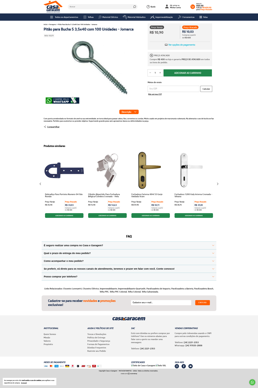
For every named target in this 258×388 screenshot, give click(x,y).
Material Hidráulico (137, 17)
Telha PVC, (104, 291)
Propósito (48, 344)
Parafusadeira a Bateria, (182, 288)
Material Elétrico (110, 17)
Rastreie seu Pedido (96, 351)
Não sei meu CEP (155, 94)
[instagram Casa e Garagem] (177, 366)
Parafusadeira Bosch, (204, 288)
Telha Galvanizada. (150, 291)
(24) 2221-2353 (147, 348)
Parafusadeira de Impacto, (158, 288)
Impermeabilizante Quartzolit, (132, 288)
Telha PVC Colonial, (118, 291)
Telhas (91, 17)
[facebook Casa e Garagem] (184, 366)
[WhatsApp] (62, 100)
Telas (205, 17)
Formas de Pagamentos (98, 344)
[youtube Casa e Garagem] (190, 366)
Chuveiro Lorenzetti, (72, 288)
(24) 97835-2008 (193, 345)
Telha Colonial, (134, 291)
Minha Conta (175, 7)
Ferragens (52, 24)
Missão (47, 337)
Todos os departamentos (66, 17)
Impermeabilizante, (109, 288)
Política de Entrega (96, 337)
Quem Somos (50, 334)
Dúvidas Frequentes (96, 347)
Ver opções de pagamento (181, 44)
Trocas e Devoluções (96, 334)
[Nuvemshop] (129, 373)
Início (45, 24)
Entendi (24, 383)
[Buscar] (134, 6)
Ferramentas (188, 17)
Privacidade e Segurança (98, 340)
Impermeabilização (164, 17)
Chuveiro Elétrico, (91, 288)
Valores (47, 340)
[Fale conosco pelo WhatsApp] (252, 382)
